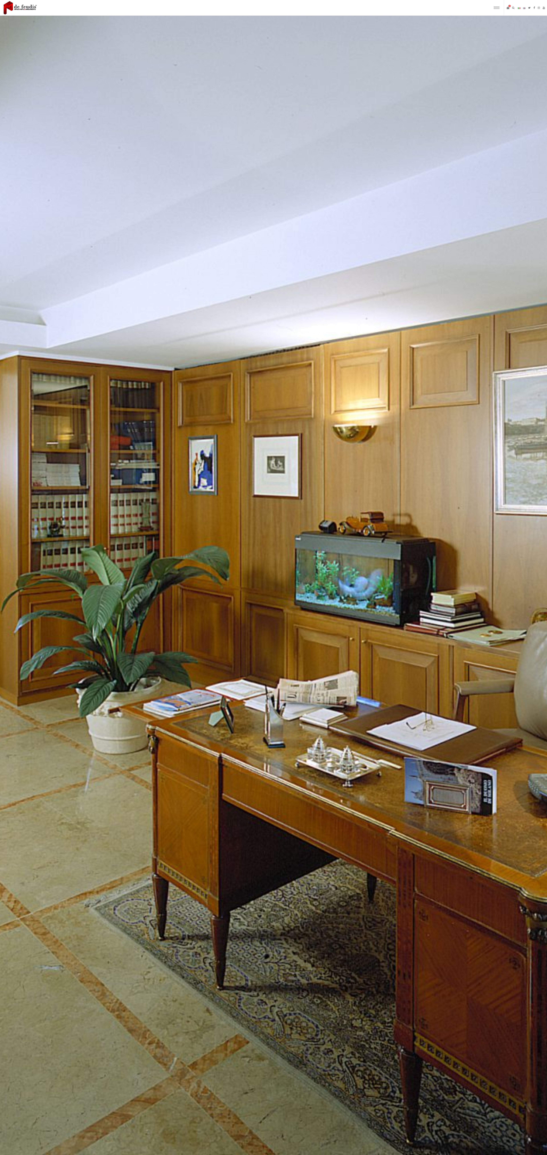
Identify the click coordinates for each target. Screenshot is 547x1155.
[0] (508, 8)
